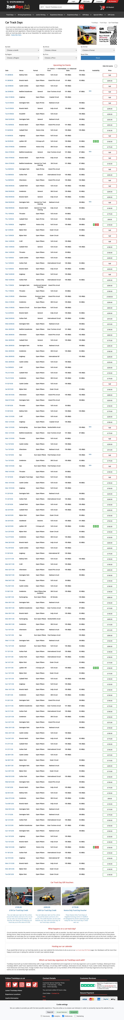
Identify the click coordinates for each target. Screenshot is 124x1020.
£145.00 (109, 130)
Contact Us (55, 993)
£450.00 (109, 570)
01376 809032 (17, 2)
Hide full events (108, 66)
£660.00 (109, 335)
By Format (84, 47)
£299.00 (109, 109)
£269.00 (109, 543)
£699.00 (109, 81)
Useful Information (11, 998)
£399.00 (109, 597)
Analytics (57, 1016)
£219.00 (109, 755)
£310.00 (109, 319)
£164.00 (109, 641)
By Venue (46, 47)
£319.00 (109, 324)
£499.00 (109, 619)
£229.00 (109, 362)
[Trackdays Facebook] (8, 987)
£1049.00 (110, 297)
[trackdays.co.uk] (18, 9)
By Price (45, 54)
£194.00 (109, 603)
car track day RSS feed (83, 950)
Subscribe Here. (16, 35)
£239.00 (109, 357)
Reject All (50, 1012)
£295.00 (109, 280)
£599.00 (109, 286)
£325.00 (109, 120)
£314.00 (109, 450)
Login (73, 1)
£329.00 (109, 269)
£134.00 (109, 777)
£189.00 (109, 247)
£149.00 (109, 208)
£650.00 (109, 308)
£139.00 (109, 559)
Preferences (68, 1016)
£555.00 (109, 125)
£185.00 (109, 351)
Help (44, 1000)
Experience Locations (12, 994)
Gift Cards (86, 1)
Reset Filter (84, 54)
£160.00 (109, 141)
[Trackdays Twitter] (15, 987)
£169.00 (109, 253)
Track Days (103, 23)
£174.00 (109, 739)
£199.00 (109, 329)
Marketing (80, 1016)
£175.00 (109, 147)
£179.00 (109, 214)
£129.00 (109, 537)
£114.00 (109, 624)
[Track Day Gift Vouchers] (107, 35)
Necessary (46, 1016)
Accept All (74, 1012)
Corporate (99, 1)
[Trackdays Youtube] (28, 987)
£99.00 (110, 219)
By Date (7, 47)
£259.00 (109, 368)
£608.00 (109, 395)
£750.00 (109, 521)
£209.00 (109, 192)
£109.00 (109, 744)
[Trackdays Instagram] (22, 987)
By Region (8, 54)
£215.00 (109, 722)
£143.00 (109, 164)
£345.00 (109, 175)
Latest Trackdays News (13, 990)
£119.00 (109, 608)
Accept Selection (62, 1012)
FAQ (44, 996)
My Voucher (112, 1)
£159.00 (109, 225)
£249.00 (109, 258)
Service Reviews (109, 986)
